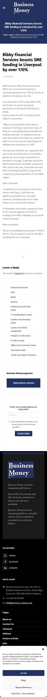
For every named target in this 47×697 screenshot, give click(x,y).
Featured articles (19, 287)
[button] (43, 649)
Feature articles (10, 638)
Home (5, 35)
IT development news (21, 314)
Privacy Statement (28, 693)
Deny (23, 680)
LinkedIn (13, 568)
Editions (7, 633)
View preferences (23, 687)
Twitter (12, 555)
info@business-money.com (19, 603)
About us (7, 619)
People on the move (20, 336)
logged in (19, 273)
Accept (23, 673)
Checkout (7, 629)
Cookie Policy (15, 693)
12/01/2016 (8, 77)
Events (14, 302)
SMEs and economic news (23, 345)
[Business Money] (23, 7)
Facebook (13, 562)
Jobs (13, 292)
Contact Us (8, 624)
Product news (17, 340)
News (11, 35)
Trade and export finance (23, 355)
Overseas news (18, 350)
